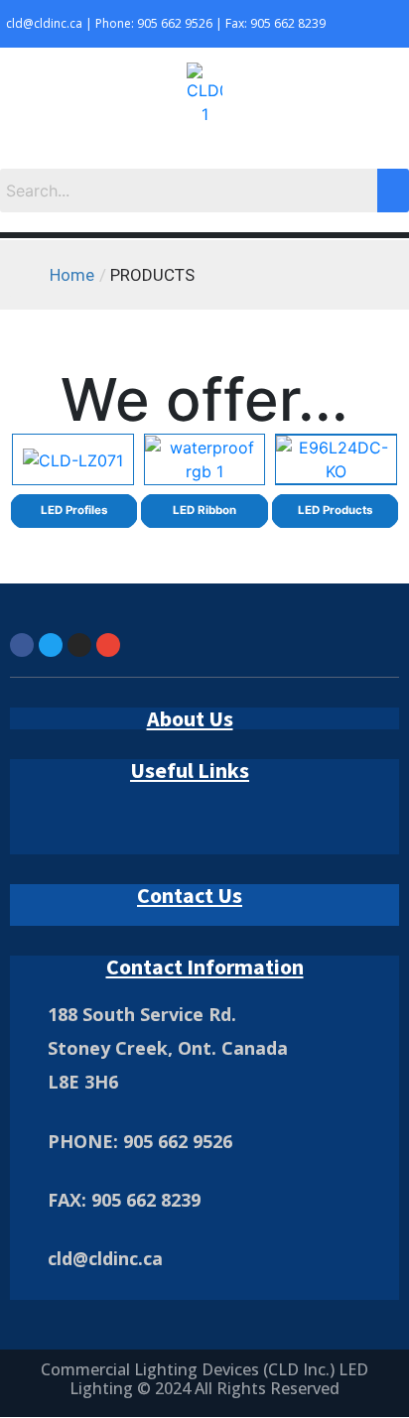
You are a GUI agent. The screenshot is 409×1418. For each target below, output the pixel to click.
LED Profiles (74, 510)
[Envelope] (108, 645)
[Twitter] (51, 645)
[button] (204, 149)
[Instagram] (79, 645)
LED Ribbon (204, 510)
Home (72, 275)
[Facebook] (22, 645)
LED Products (335, 510)
